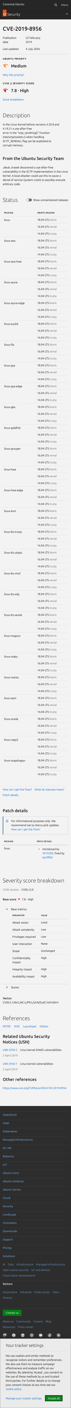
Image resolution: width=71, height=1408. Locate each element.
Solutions (9, 1256)
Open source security (16, 1269)
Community (23, 1321)
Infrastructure (24, 1264)
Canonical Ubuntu (13, 4)
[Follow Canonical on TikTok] (50, 1336)
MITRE (7, 1026)
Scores (15, 987)
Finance (7, 1297)
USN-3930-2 (10, 1049)
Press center (25, 1326)
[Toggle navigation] (67, 14)
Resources (9, 1326)
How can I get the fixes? (17, 789)
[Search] (55, 5)
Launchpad (29, 1026)
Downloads (10, 1231)
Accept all (54, 1398)
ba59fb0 (47, 857)
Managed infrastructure (18, 1139)
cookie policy (13, 1388)
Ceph (6, 1123)
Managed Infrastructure (50, 1264)
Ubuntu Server (12, 1189)
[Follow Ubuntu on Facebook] (14, 1336)
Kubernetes (10, 1131)
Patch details (10, 795)
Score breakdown (13, 99)
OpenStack (10, 1114)
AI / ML (7, 1147)
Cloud (6, 1197)
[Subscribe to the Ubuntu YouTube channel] (41, 1336)
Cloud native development (19, 1275)
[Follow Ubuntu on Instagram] (32, 1336)
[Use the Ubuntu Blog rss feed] (59, 1336)
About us (8, 1321)
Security (8, 1206)
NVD (17, 1026)
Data (11, 1264)
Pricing (7, 1247)
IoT (5, 1164)
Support (8, 1239)
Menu (64, 4)
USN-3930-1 (10, 1063)
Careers (38, 1321)
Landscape (9, 1214)
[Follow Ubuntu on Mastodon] (5, 1336)
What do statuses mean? (49, 789)
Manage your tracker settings (24, 1398)
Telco (56, 1292)
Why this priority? (13, 74)
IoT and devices (40, 1269)
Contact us (12, 1312)
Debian (44, 1026)
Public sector (42, 1292)
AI (4, 1264)
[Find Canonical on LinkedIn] (23, 1336)
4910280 (47, 853)
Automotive (10, 1292)
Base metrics (19, 909)
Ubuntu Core (11, 1172)
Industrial (25, 1292)
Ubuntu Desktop (13, 1181)
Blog (48, 1321)
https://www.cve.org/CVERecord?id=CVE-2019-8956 (34, 1088)
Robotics (8, 1156)
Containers (10, 1222)
